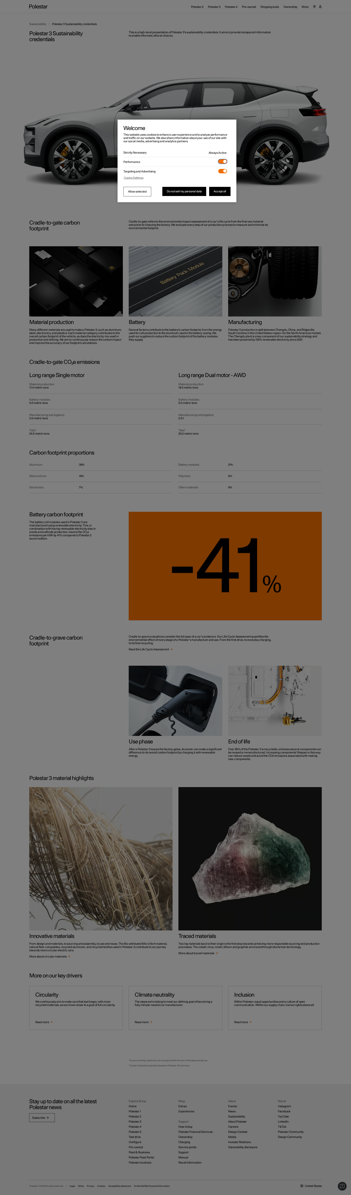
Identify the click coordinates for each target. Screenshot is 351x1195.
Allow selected (137, 191)
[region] (177, 161)
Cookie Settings (134, 177)
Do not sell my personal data (184, 191)
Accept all (220, 191)
